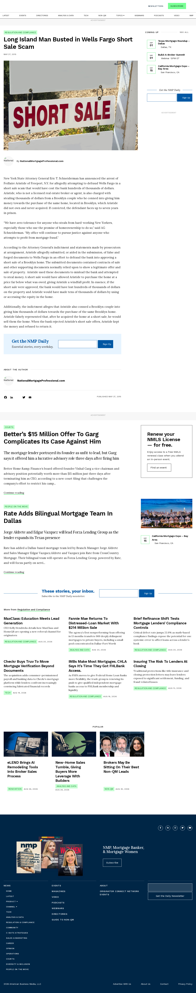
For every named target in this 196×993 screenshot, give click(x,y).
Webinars (139, 15)
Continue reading (14, 492)
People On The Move (16, 506)
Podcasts (159, 15)
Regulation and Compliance (20, 32)
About (104, 885)
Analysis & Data (66, 15)
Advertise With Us (122, 984)
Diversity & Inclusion (18, 964)
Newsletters (155, 6)
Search (189, 6)
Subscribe (176, 6)
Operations (12, 954)
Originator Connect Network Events (119, 893)
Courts (9, 427)
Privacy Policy (185, 984)
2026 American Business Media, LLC (22, 984)
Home (9, 891)
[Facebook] (5, 397)
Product (11, 901)
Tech (86, 15)
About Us (145, 984)
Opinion (10, 948)
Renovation (15, 789)
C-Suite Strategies (17, 933)
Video (176, 15)
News (7, 885)
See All (184, 32)
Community (12, 928)
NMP (191, 15)
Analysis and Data (80, 650)
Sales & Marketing (16, 938)
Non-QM (102, 15)
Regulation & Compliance (20, 922)
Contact (164, 984)
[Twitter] (24, 397)
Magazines (58, 891)
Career (10, 943)
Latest (6, 15)
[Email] (30, 397)
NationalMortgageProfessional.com (41, 161)
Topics (119, 15)
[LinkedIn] (11, 397)
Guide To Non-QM (63, 919)
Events (22, 15)
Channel (11, 907)
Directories (42, 15)
